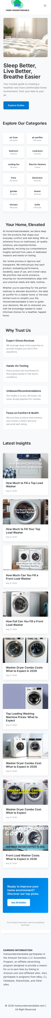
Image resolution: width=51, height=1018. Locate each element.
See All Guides (18, 902)
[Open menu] (45, 5)
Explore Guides (16, 105)
